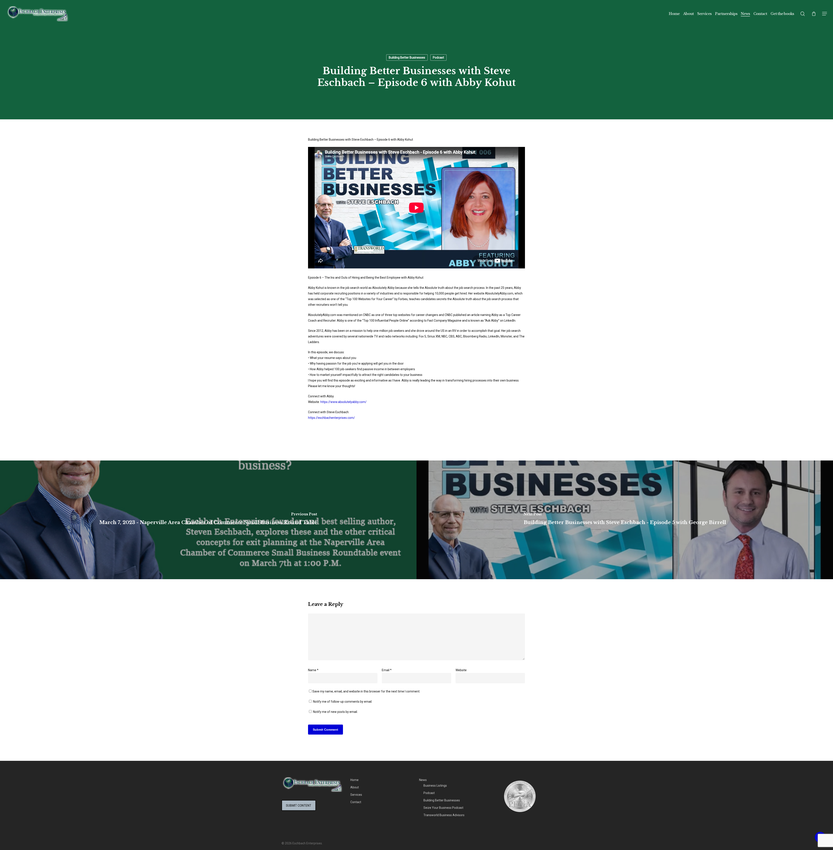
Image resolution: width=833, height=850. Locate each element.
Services (356, 794)
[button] (824, 14)
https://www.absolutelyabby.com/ (343, 402)
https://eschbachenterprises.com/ (331, 417)
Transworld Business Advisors (443, 815)
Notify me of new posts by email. (335, 712)
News (423, 780)
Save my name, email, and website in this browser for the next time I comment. (366, 691)
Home (354, 780)
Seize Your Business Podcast (443, 807)
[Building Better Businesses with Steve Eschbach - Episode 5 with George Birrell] (624, 519)
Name (313, 670)
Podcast (438, 57)
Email (387, 670)
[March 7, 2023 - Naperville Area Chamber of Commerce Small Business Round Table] (208, 519)
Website (461, 670)
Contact (355, 802)
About (354, 787)
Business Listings (435, 785)
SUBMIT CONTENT (298, 805)
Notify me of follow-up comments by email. (342, 701)
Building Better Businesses (407, 57)
